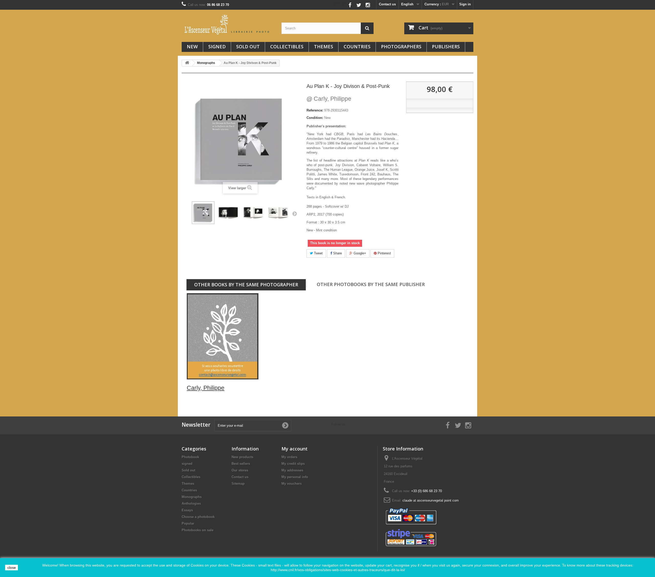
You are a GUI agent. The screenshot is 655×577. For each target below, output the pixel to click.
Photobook (190, 457)
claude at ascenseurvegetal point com (430, 500)
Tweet (318, 253)
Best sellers (241, 464)
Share (337, 253)
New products (242, 457)
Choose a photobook (198, 517)
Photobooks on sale (197, 530)
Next (294, 213)
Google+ (359, 253)
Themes (323, 46)
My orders (289, 457)
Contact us (387, 4)
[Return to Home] (187, 63)
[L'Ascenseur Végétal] (228, 25)
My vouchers (291, 483)
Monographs (192, 497)
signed (217, 46)
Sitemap (238, 483)
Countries (357, 46)
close (11, 567)
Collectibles (286, 46)
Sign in (465, 4)
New (192, 46)
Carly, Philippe (329, 98)
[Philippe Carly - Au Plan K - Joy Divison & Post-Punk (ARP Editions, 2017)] (203, 212)
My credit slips (293, 464)
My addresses (292, 470)
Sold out (248, 46)
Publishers (446, 46)
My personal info (294, 477)
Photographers (401, 46)
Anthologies (191, 503)
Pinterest (384, 253)
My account (294, 449)
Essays (187, 510)
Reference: (315, 110)
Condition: (315, 118)
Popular (188, 523)
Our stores (240, 470)
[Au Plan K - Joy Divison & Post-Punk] (228, 212)
